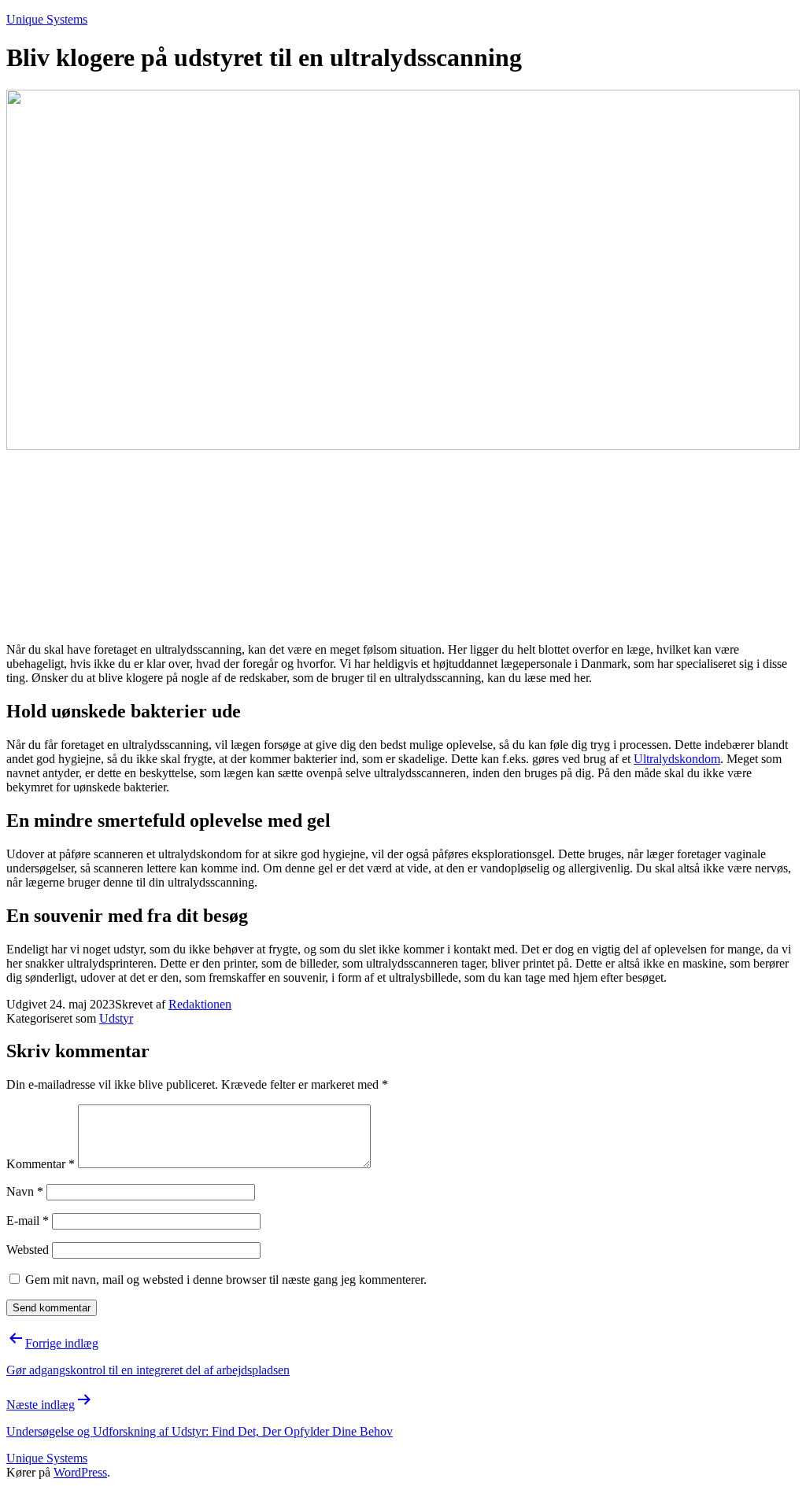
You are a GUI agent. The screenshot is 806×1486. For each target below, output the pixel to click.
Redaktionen (199, 1004)
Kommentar (40, 1164)
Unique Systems (46, 19)
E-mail (27, 1220)
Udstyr (116, 1018)
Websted (27, 1249)
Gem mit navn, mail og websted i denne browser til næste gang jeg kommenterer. (226, 1279)
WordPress (80, 1472)
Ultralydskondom (677, 758)
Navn (24, 1191)
